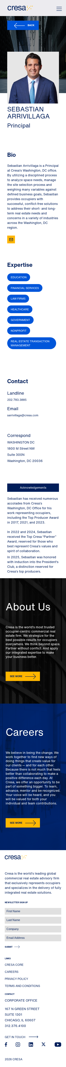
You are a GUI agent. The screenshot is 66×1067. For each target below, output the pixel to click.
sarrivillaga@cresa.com (22, 415)
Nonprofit (19, 331)
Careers (11, 972)
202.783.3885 (17, 400)
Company (6, 927)
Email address (9, 936)
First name (7, 909)
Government (20, 320)
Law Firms (18, 298)
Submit (8, 947)
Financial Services (25, 288)
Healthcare (20, 309)
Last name (7, 918)
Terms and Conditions (22, 986)
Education (19, 277)
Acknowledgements (33, 487)
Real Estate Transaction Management (30, 343)
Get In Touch (15, 1037)
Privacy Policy (16, 979)
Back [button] (31, 25)
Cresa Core (14, 965)
